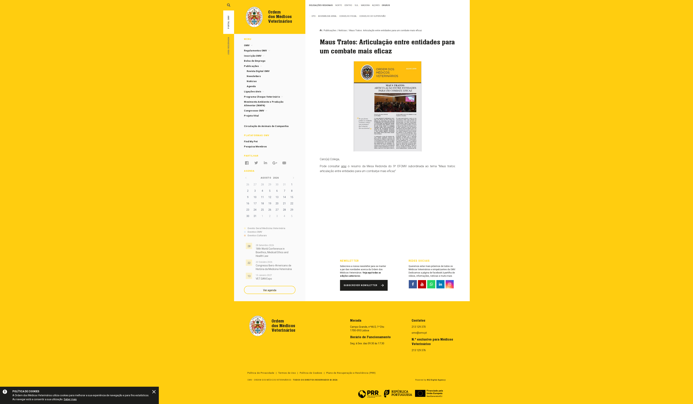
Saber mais (70, 399)
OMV (247, 45)
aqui (343, 166)
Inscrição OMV (252, 55)
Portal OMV (228, 22)
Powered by (430, 380)
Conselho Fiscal (348, 16)
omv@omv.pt (419, 332)
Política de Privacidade (260, 373)
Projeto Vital (251, 115)
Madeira (365, 5)
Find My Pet (251, 141)
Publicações (330, 30)
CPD (313, 16)
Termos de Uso (287, 373)
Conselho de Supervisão (372, 16)
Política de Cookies (311, 373)
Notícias (343, 30)
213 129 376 (419, 350)
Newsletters (254, 76)
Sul (356, 5)
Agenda (251, 86)
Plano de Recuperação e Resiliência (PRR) (351, 373)
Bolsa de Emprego (254, 61)
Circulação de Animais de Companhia (266, 126)
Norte (338, 5)
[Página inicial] (322, 30)
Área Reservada (228, 45)
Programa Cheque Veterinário (262, 96)
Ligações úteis (252, 91)
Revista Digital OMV (258, 71)
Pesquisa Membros (255, 146)
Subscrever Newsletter (360, 285)
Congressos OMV (254, 110)
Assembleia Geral (327, 16)
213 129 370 (419, 326)
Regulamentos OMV (255, 50)
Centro (348, 5)
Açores (376, 5)
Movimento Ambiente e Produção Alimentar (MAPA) (263, 103)
